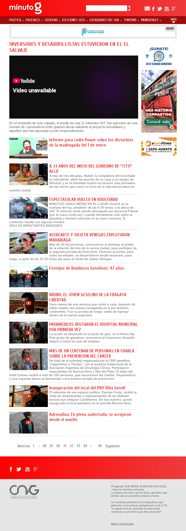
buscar (129, 8)
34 (85, 445)
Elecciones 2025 (73, 20)
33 (78, 445)
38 (100, 445)
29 (51, 445)
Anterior (23, 446)
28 (44, 445)
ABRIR (170, 29)
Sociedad (51, 20)
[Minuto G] (25, 8)
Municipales (150, 20)
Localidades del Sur (104, 20)
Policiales (33, 20)
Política (15, 20)
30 (58, 445)
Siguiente (112, 446)
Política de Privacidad (122, 523)
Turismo (130, 20)
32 (71, 445)
